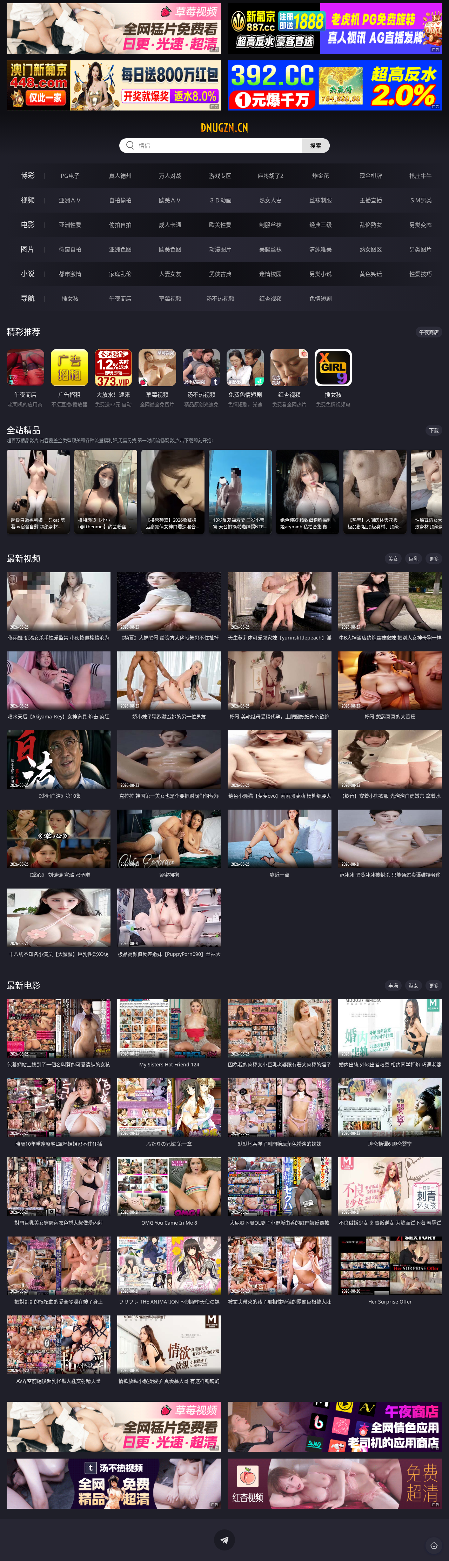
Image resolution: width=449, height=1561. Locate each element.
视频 (28, 200)
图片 (28, 249)
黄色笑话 (371, 274)
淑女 (413, 985)
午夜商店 (120, 298)
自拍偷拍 (120, 200)
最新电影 (23, 985)
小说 (28, 274)
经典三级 (320, 225)
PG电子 (70, 176)
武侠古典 (220, 274)
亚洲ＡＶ (70, 200)
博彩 (28, 175)
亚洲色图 (120, 249)
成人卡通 (170, 225)
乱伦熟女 (371, 225)
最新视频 (23, 558)
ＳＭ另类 (420, 200)
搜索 (315, 145)
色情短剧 (320, 298)
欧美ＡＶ (170, 200)
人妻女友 (170, 274)
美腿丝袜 (270, 249)
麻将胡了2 (270, 176)
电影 (28, 224)
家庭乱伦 (120, 274)
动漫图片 (220, 249)
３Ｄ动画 (220, 200)
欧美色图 (170, 249)
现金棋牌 (371, 176)
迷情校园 (270, 274)
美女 (393, 558)
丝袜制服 (320, 200)
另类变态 (420, 225)
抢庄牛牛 (420, 176)
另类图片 (420, 249)
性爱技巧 (420, 274)
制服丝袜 (270, 225)
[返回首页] (433, 1545)
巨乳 (413, 558)
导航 (28, 298)
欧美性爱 (220, 225)
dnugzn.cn (224, 128)
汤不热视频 (220, 298)
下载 (434, 430)
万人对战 (170, 176)
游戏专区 (220, 176)
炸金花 (320, 176)
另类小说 (320, 274)
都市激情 (70, 274)
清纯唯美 (320, 249)
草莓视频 (170, 298)
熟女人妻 (270, 200)
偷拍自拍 (120, 225)
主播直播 (371, 200)
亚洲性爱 (70, 225)
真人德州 (120, 176)
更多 (434, 558)
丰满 (393, 985)
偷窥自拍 (70, 249)
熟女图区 (371, 249)
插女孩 (70, 298)
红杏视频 (270, 298)
